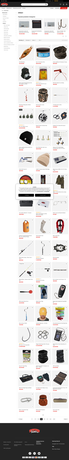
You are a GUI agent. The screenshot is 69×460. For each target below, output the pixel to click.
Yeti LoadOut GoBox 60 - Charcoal (25, 212)
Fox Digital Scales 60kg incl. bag (42, 387)
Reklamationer (38, 444)
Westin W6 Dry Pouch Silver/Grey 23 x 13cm (60, 345)
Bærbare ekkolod (7, 37)
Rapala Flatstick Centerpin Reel (41, 125)
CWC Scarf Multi (56, 365)
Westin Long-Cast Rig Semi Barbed (59, 212)
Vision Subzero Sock (39, 235)
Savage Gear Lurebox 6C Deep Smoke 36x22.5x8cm (24, 32)
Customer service (48, 0)
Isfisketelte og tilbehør (8, 35)
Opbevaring (6, 49)
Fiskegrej (3, 8)
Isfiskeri (4, 23)
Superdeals (64, 8)
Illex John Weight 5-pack (23, 126)
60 (54, 419)
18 (38, 419)
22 (50, 419)
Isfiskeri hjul (6, 26)
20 (44, 419)
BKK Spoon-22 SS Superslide (24, 344)
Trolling (4, 19)
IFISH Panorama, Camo (40, 104)
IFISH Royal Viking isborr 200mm (25, 104)
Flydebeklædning (7, 48)
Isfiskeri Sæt (6, 30)
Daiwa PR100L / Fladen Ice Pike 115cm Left (26, 280)
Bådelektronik (9, 8)
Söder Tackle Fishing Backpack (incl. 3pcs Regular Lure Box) (25, 83)
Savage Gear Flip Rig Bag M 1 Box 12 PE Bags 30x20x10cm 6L (60, 388)
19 (41, 419)
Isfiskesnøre (6, 32)
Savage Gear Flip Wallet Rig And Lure (36, 32)
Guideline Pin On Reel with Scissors (59, 125)
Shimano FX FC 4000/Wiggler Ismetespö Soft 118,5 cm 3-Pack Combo (59, 148)
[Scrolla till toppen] (43, 415)
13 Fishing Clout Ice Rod (57, 104)
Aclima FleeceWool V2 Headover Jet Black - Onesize (42, 366)
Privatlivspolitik (6, 444)
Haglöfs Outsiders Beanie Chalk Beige (42, 169)
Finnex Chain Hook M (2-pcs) (41, 83)
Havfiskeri (4, 21)
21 (47, 419)
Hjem (2, 10)
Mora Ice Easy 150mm (23, 323)
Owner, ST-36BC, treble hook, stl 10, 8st (61, 32)
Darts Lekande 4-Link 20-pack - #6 (59, 279)
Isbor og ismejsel (7, 25)
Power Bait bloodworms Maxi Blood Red (60, 323)
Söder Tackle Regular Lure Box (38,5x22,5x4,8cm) (41, 214)
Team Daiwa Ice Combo (40, 280)
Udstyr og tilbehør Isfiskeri (8, 42)
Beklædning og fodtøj (17, 8)
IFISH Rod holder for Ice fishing (58, 82)
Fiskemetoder (6, 10)
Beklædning (6, 46)
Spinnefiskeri (5, 14)
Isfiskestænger (6, 28)
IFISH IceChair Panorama (40, 409)
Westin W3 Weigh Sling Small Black (25, 387)
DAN (4, 0)
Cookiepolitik (46, 191)
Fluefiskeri (4, 16)
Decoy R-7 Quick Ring (23, 365)
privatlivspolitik (40, 191)
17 (35, 419)
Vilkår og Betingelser (7, 448)
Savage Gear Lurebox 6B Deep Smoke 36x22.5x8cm (49, 32)
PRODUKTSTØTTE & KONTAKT (17, 445)
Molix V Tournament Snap (23, 409)
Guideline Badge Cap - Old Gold (41, 323)
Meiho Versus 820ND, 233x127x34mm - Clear (60, 170)
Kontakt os (38, 442)
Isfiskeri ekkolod (6, 39)
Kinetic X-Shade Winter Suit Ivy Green (59, 191)
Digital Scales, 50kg (39, 301)
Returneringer (38, 443)
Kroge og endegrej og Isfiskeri (9, 44)
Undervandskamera (7, 41)
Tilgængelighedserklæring (29, 444)
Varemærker (57, 8)
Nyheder (51, 8)
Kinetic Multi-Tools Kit (23, 169)
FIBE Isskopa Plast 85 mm (23, 301)
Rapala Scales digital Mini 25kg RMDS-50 (60, 302)
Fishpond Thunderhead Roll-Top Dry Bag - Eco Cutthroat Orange (25, 236)
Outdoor (24, 8)
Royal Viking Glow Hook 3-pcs (41, 147)
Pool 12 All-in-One (56, 409)
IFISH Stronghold (56, 257)
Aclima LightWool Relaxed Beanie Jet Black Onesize (25, 148)
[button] (60, 1)
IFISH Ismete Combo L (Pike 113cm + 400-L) (25, 258)
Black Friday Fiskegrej (56, 449)
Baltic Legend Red (56, 235)
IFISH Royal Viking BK (40, 258)
